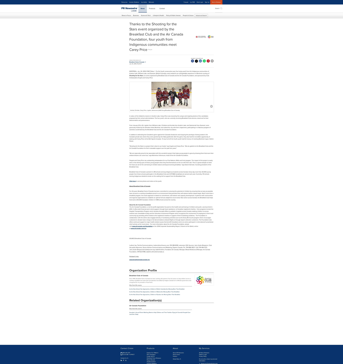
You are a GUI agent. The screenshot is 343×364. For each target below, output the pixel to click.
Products (152, 8)
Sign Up (207, 2)
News (143, 8)
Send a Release (216, 2)
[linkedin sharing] (200, 61)
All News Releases (204, 353)
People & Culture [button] (188, 15)
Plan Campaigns (151, 354)
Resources (124, 2)
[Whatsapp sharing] (204, 61)
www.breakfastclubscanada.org (139, 260)
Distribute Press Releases (154, 358)
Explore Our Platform (152, 353)
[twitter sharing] (196, 61)
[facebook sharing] (192, 61)
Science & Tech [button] (146, 15)
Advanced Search (201, 15)
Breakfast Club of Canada (138, 275)
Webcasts (151, 2)
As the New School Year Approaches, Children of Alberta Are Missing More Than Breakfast (154, 292)
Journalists (144, 2)
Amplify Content (151, 362)
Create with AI (150, 356)
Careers (175, 356)
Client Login (200, 2)
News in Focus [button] (126, 15)
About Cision (176, 354)
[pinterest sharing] (208, 61)
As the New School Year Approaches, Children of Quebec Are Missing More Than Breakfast (154, 295)
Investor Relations (134, 2)
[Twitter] (126, 360)
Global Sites (176, 359)
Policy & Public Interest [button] (173, 15)
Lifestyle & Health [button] (158, 15)
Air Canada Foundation (137, 305)
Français (186, 2)
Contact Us (124, 358)
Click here (132, 181)
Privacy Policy (203, 356)
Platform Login (203, 354)
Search (217, 8)
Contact (162, 8)
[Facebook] (123, 360)
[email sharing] (212, 61)
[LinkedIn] (121, 360)
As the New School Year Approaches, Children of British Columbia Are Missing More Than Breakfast (156, 289)
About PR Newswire (178, 353)
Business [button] (136, 15)
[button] (171, 95)
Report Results (151, 360)
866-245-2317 (126, 353)
